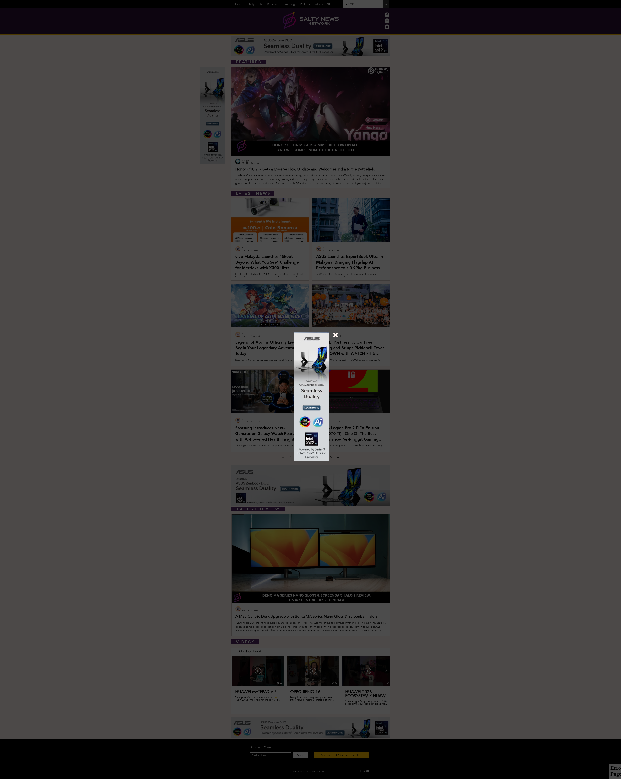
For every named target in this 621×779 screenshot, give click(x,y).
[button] (335, 335)
